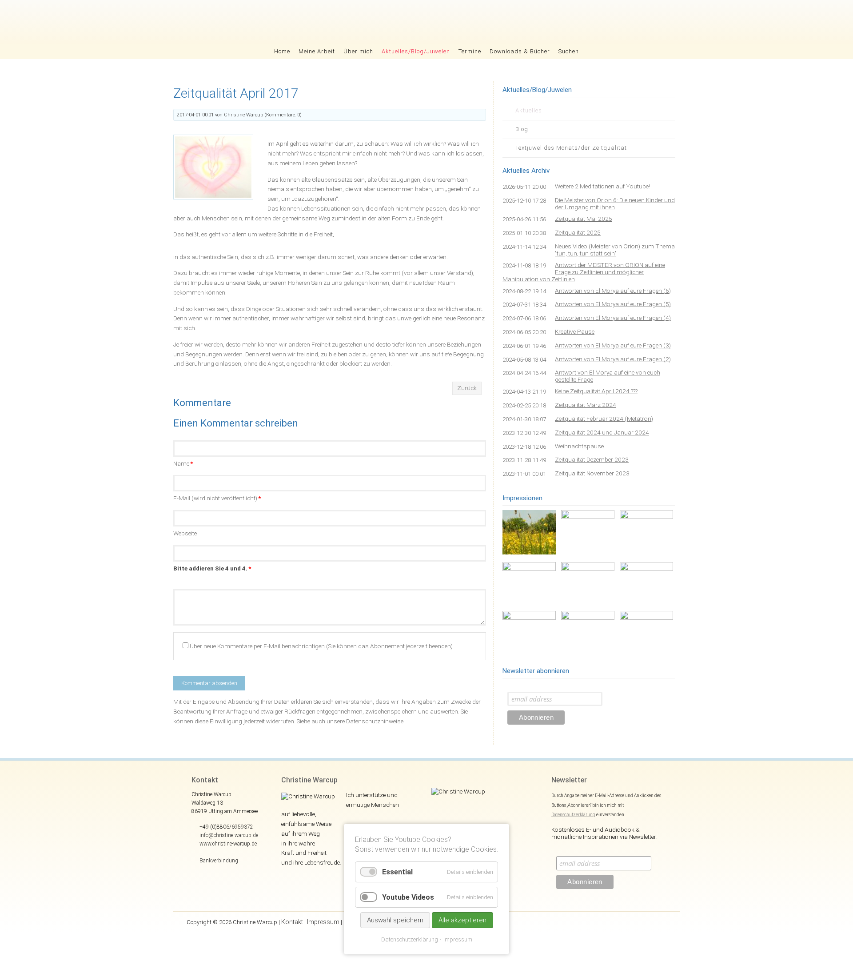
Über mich (358, 51)
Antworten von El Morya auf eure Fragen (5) (613, 303)
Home (282, 51)
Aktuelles (528, 110)
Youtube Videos (408, 897)
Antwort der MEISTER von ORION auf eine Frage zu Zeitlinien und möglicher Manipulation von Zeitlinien (583, 272)
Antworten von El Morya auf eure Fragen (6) (613, 290)
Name (183, 463)
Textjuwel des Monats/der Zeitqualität (571, 147)
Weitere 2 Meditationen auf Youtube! (602, 186)
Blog (521, 129)
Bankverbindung (218, 860)
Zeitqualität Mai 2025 (583, 218)
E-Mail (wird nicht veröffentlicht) (217, 498)
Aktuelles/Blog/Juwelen (416, 51)
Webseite (185, 533)
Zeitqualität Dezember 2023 (592, 459)
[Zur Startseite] (427, 22)
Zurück (467, 387)
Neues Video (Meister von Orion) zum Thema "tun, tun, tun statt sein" (615, 250)
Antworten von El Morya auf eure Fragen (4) (613, 317)
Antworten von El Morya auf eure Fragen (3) (613, 345)
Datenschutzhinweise (374, 721)
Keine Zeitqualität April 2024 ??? (596, 391)
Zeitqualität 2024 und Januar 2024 (602, 432)
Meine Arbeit (317, 51)
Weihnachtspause (579, 446)
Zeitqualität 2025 (578, 232)
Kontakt (292, 921)
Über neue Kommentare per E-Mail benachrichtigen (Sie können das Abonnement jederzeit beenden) (321, 646)
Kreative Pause (574, 331)
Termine (469, 51)
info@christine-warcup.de (228, 835)
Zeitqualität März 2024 (585, 404)
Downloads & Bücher (520, 51)
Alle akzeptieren (462, 920)
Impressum (323, 921)
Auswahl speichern (395, 920)
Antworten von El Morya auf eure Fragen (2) (613, 359)
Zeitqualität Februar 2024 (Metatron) (604, 418)
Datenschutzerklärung (573, 814)
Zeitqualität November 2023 (592, 473)
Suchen (568, 51)
